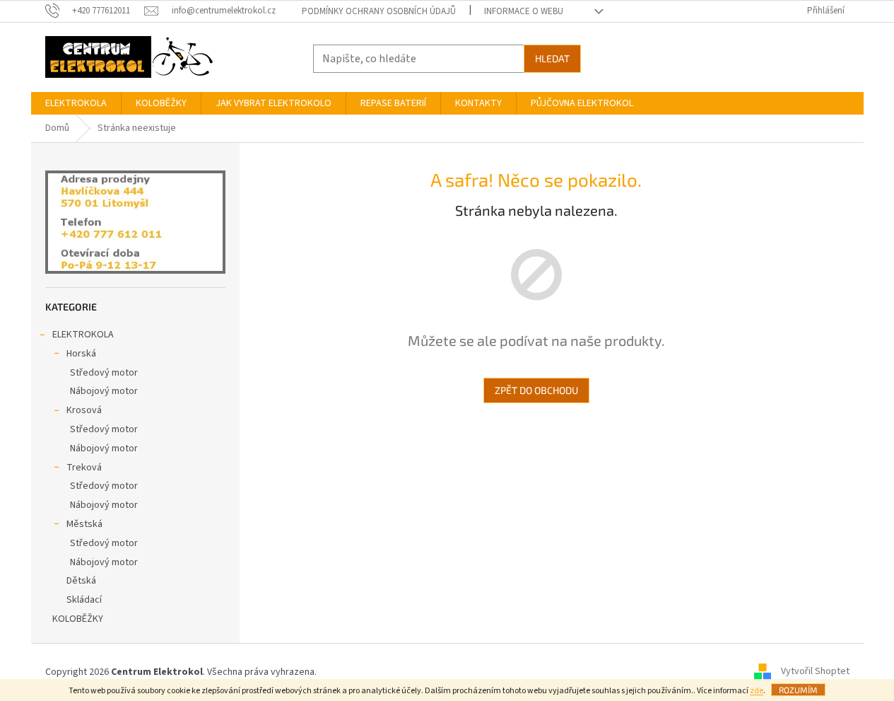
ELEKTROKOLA (83, 335)
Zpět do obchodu (536, 390)
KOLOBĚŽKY (77, 619)
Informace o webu (523, 11)
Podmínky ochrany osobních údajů (379, 11)
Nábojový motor (104, 391)
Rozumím (798, 690)
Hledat (552, 58)
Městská (84, 524)
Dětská (81, 581)
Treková (84, 467)
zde (756, 691)
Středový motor (104, 373)
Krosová (84, 410)
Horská (81, 354)
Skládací (84, 600)
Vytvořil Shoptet (815, 672)
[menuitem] (76, 103)
